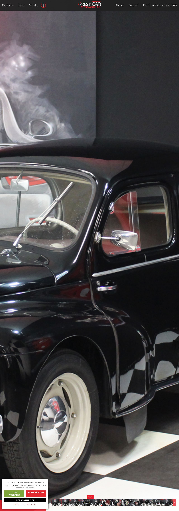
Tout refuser (36, 492)
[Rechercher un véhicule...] (44, 5)
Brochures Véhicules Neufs (160, 5)
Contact (133, 5)
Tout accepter (14, 493)
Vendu (33, 5)
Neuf (21, 5)
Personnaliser (25, 500)
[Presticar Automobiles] (89, 4)
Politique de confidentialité (25, 505)
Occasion (8, 5)
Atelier (120, 5)
